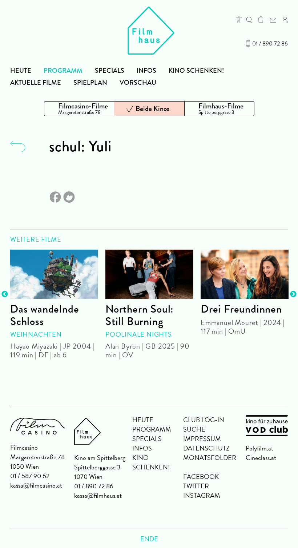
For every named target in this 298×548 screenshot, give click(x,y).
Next (293, 294)
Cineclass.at (261, 457)
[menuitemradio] (79, 108)
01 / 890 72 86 (270, 43)
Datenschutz (206, 448)
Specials (109, 71)
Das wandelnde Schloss (44, 315)
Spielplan (90, 83)
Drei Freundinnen (241, 309)
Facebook (201, 476)
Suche (194, 429)
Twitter (196, 486)
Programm (63, 71)
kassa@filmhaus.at (98, 495)
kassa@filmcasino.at (36, 485)
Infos (146, 71)
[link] (260, 19)
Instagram (201, 495)
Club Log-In (203, 420)
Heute (20, 71)
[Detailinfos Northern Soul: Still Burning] (149, 274)
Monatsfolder (209, 457)
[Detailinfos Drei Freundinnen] (245, 274)
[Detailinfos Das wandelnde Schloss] (54, 274)
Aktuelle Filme (35, 83)
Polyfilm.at (259, 448)
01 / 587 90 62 (29, 476)
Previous (4, 294)
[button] (238, 19)
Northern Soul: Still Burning (139, 315)
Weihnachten (36, 334)
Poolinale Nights (138, 334)
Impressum (202, 439)
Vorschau (138, 83)
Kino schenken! (196, 71)
